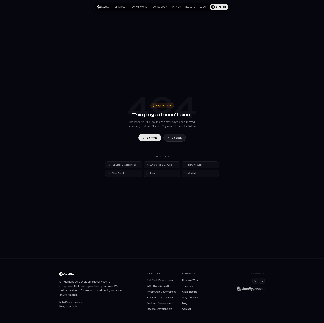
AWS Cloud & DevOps (159, 286)
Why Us (176, 7)
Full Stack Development (160, 280)
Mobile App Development (161, 291)
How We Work (138, 7)
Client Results (189, 291)
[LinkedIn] (255, 281)
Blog (203, 7)
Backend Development (160, 303)
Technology (159, 7)
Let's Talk (221, 7)
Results (190, 7)
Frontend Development (160, 297)
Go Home (151, 137)
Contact (186, 308)
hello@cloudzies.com (71, 302)
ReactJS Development (159, 308)
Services (120, 7)
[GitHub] (262, 281)
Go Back (177, 137)
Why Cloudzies (190, 297)
